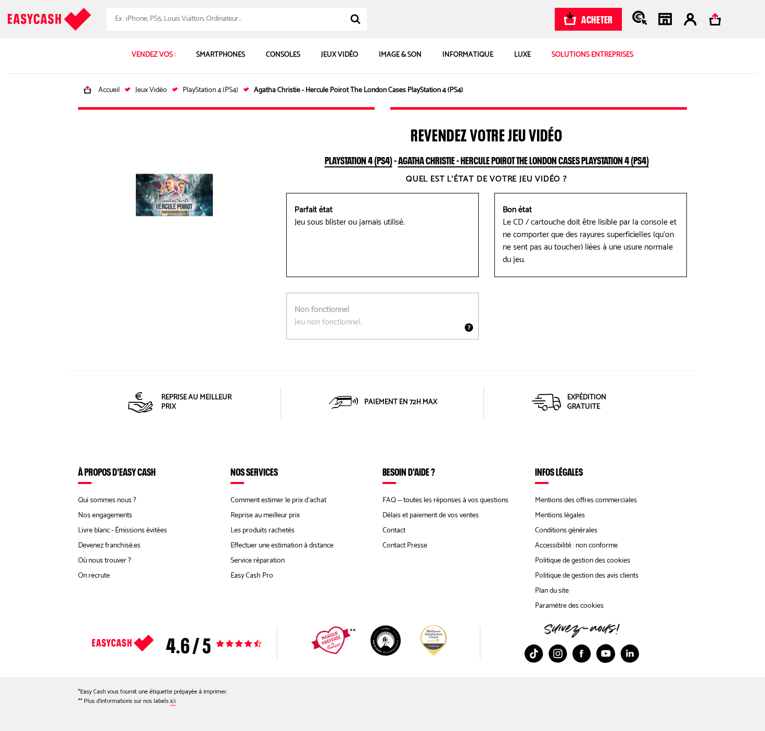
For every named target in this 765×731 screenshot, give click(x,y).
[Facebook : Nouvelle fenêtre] (581, 653)
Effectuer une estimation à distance (282, 546)
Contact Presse (404, 546)
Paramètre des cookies (569, 606)
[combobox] (237, 19)
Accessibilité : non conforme (576, 546)
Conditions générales (566, 531)
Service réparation (258, 561)
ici (172, 701)
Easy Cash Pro (252, 576)
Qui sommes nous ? (107, 500)
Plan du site (552, 591)
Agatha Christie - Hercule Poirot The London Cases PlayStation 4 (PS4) (523, 159)
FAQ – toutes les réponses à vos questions (445, 500)
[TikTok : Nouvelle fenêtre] (534, 653)
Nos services (254, 471)
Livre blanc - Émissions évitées (122, 531)
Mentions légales (560, 515)
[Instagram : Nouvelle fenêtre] (558, 653)
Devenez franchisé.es (109, 546)
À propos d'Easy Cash (117, 471)
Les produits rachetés (263, 531)
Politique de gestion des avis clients (587, 576)
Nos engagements (105, 515)
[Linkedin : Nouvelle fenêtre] (629, 653)
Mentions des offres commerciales (586, 500)
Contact (393, 531)
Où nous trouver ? (104, 561)
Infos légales (559, 471)
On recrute (94, 576)
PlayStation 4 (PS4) (358, 159)
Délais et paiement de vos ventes (430, 515)
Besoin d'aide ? (408, 471)
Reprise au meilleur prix (265, 515)
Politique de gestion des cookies (582, 561)
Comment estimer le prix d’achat (278, 500)
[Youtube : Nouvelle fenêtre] (605, 653)
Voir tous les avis (195, 643)
